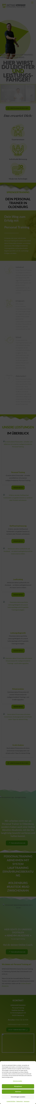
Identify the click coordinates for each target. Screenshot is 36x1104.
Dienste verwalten (17, 1081)
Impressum (26, 1101)
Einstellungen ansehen (18, 1097)
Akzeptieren (18, 1086)
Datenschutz (19, 1101)
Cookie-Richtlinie (11, 1101)
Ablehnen (18, 1091)
